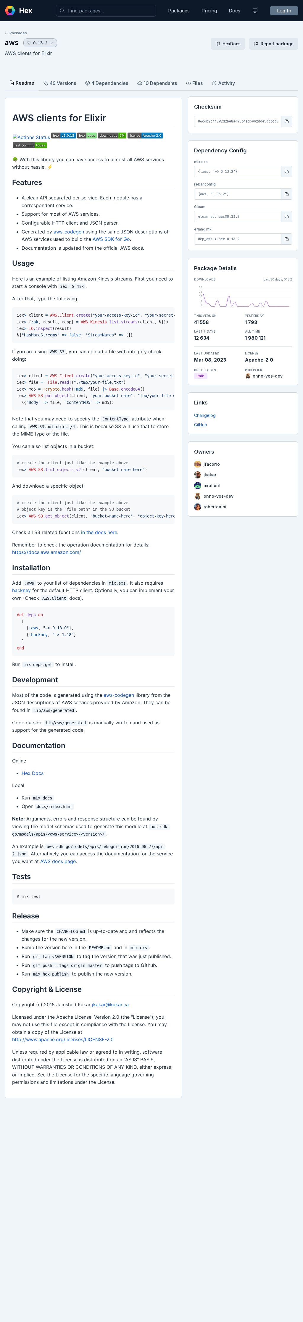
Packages (179, 11)
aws (12, 42)
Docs (234, 11)
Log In (284, 11)
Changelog (205, 415)
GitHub (200, 424)
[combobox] (106, 11)
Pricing (209, 11)
